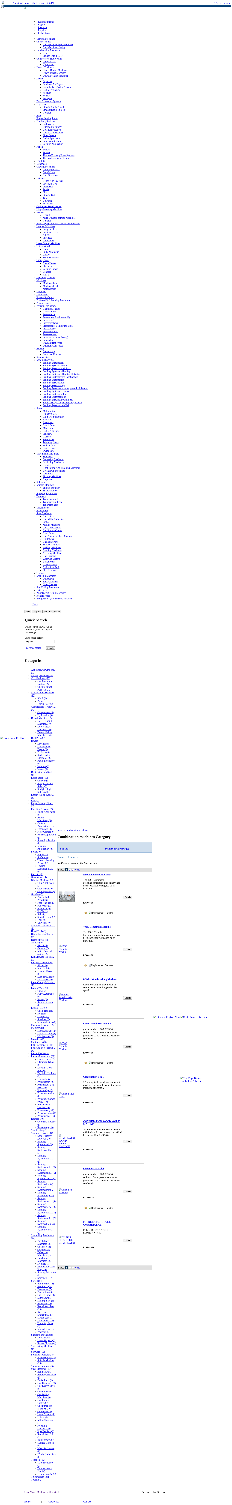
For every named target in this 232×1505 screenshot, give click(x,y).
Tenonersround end (52, 502)
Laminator (48, 340)
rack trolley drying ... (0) (44, 756)
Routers (40, 348)
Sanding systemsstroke (54, 396)
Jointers (40, 212)
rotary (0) (42, 999)
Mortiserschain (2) (46, 1030)
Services (36, 19)
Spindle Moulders (45, 485)
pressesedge (49, 320)
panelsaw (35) (44, 1303)
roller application (52, 138)
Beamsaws (48, 422)
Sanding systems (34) (42, 1133)
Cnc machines (43, 41)
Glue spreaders (50, 175)
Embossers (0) (44, 829)
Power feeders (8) (40, 1053)
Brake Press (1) (45, 1380)
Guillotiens (48, 539)
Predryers (47, 98)
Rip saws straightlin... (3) (45, 1313)
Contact (35, 607)
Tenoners (41, 496)
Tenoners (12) (38, 1459)
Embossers (48, 124)
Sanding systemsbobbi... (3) (45, 1150)
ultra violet (48, 240)
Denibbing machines (53, 462)
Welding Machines (52, 547)
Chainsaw (48, 473)
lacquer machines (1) (42, 962)
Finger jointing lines (47, 118)
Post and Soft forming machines (53, 300)
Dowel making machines (55, 75)
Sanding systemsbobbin (55, 365)
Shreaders (48, 456)
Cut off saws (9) (46, 1295)
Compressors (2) (45, 712)
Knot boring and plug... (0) (46, 1268)
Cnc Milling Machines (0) (44, 1396)
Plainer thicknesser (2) (45, 702)
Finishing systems (45, 121)
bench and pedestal (53, 181)
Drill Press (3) (38, 738)
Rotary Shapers (50, 581)
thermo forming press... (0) (45, 861)
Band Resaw (49, 448)
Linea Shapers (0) (46, 1340)
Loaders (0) (43, 1016)
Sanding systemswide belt (56, 405)
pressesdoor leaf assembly (56, 317)
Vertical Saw (49, 445)
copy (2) (41, 991)
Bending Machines (52, 550)
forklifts (40, 161)
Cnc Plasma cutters (52, 530)
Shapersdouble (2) (46, 1357)
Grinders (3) (37, 894)
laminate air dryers (53, 84)
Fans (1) (35, 800)
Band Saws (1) (44, 1371)
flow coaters (49, 135)
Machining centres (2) (42, 1025)
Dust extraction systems (48, 101)
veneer (46, 95)
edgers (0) (42, 854)
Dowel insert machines (54, 73)
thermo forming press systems (58, 155)
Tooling (40, 573)
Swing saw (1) (44, 1317)
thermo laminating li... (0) (45, 869)
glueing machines (45, 166)
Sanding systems (45, 360)
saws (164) (36, 1280)
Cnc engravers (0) (46, 1383)
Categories (37, 36)
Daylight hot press (52, 342)
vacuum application (53, 144)
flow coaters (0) (45, 831)
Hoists (46, 274)
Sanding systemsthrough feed (58, 399)
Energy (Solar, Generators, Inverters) (54, 598)
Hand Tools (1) (38, 931)
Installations (44, 33)
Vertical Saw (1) (45, 1329)
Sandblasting (42, 357)
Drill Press (41, 590)
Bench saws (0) (45, 1292)
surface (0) (42, 857)
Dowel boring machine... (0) (44, 722)
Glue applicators (51, 169)
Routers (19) (37, 1118)
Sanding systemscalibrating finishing (61, 374)
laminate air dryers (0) (44, 748)
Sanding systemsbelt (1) (45, 1143)
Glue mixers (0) (45, 888)
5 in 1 (46, 53)
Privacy (226, 3)
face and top (50, 183)
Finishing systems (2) (42, 809)
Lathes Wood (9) (39, 988)
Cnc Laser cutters (52, 527)
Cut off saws (50, 414)
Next (77, 869)
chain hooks (49, 263)
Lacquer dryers (50, 232)
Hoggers (47, 465)
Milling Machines (51, 524)
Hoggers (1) (43, 1263)
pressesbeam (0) (45, 1081)
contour (47, 112)
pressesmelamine (51, 323)
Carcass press (49, 311)
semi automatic (51, 257)
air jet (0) (42, 965)
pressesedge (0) (45, 1090)
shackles (47, 266)
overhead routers (52, 354)
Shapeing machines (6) (42, 1334)
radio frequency (51, 90)
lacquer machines (45, 226)
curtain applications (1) (45, 824)
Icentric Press (43, 595)
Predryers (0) (43, 752)
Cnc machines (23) (40, 678)
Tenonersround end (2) (44, 1469)
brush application (52, 129)
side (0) (41, 914)
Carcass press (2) (45, 1059)
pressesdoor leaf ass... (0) (45, 1086)
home (60, 830)
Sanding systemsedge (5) (45, 1194)
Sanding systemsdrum (54, 382)
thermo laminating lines (56, 158)
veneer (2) (42, 769)
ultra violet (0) (45, 979)
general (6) (43, 948)
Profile (46, 189)
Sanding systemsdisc (53, 379)
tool (45, 198)
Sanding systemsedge (54, 385)
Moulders (41, 291)
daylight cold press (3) (44, 1069)
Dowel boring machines (55, 70)
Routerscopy (49, 351)
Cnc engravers (50, 541)
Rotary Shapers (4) (46, 1343)
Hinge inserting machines (49, 209)
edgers (46, 149)
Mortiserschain (50, 283)
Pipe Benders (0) (45, 1431)
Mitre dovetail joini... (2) (44, 952)
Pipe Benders (49, 570)
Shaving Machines (52, 476)
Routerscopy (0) (45, 1127)
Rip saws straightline (53, 416)
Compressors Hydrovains (49, 58)
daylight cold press (53, 345)
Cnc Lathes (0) (44, 1391)
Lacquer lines (50, 229)
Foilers (39, 146)
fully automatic (51, 252)
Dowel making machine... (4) (45, 733)
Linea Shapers (50, 584)
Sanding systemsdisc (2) (45, 1182)
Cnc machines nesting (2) (44, 682)
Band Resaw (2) (45, 1283)
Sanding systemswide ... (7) (45, 1229)
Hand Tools (42, 510)
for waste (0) (44, 905)
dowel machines (45, 67)
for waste (48, 203)
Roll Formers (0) (45, 1440)
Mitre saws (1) (44, 1297)
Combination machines (48, 50)
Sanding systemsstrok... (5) (46, 1217)
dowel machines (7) (41, 718)
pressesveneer (50, 334)
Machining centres (45, 277)
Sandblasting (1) (39, 1130)
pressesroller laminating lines (58, 325)
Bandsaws (48, 419)
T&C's (217, 3)
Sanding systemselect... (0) (46, 1200)
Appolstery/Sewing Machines (51, 593)
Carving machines (45, 38)
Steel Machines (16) (41, 1368)
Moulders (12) (38, 1039)
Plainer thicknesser (52, 55)
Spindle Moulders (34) (42, 1354)
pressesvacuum (50, 331)
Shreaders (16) (44, 1278)
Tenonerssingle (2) (46, 1474)
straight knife (50, 195)
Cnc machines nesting (54, 47)
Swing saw (48, 450)
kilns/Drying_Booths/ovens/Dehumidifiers (58, 223)
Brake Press (49, 561)
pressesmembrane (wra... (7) (46, 1100)
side (45, 192)
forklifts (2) (37, 874)
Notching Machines (52, 553)
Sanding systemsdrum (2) (45, 1188)
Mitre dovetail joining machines (59, 217)
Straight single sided (53, 107)
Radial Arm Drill (51, 567)
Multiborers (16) (39, 1042)
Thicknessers (42, 507)
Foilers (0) (36, 851)
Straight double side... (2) (45, 785)
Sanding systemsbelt (53, 362)
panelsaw (47, 433)
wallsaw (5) (43, 1332)
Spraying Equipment (46, 493)
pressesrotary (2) (45, 1110)
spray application (52, 141)
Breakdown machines (54, 470)
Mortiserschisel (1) (46, 1033)
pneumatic (48, 186)
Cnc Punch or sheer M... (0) (44, 1407)
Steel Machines (44, 513)
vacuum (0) (43, 766)
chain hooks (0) (45, 1010)
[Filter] (53, 661)
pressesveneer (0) (46, 1116)
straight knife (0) (46, 917)
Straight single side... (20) (44, 790)
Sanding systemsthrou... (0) (46, 1222)
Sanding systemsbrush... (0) (45, 1158)
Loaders (47, 271)
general (47, 220)
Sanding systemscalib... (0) (46, 1165)
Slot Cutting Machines (47, 587)
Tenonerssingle (50, 504)
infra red (47, 237)
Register (40, 3)
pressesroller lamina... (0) (43, 1106)
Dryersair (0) (43, 743)
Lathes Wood (43, 246)
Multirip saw (49, 411)
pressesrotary (49, 328)
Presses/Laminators (46, 306)
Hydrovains (48, 64)
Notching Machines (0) (44, 1427)
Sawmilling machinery (47, 453)
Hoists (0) (42, 1013)
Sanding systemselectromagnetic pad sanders (65, 388)
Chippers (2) (43, 1249)
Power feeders (43, 303)
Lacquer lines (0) (46, 976)
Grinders (40, 178)
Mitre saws (48, 428)
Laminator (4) (44, 1079)
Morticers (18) (38, 1027)
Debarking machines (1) (44, 1254)
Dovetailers (48, 578)
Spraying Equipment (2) (43, 1366)
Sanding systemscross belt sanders (60, 377)
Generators (41, 163)
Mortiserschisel (50, 286)
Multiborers (42, 294)
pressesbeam (49, 314)
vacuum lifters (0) (46, 1022)
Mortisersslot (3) (45, 1036)
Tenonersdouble (51, 499)
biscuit (46, 215)
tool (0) (41, 920)
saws (39, 408)
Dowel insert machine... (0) (44, 728)
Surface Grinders (51, 544)
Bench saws (49, 425)
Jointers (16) (37, 942)
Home (27, 1501)
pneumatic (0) (44, 908)
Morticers (41, 280)
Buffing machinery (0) (44, 819)
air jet (46, 234)
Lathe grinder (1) (46, 1414)
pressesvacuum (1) (46, 1113)
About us (17, 3)
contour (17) (43, 780)
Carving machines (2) (42, 675)
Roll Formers (49, 556)
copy (45, 249)
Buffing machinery (52, 127)
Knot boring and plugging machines (61, 468)
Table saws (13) (45, 1320)
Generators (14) (39, 877)
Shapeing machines (46, 575)
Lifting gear (42, 260)
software (40, 482)
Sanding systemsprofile (54, 394)
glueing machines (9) (42, 880)
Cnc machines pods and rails (58, 44)
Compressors (49, 61)
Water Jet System (51, 558)
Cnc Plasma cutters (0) (43, 1401)
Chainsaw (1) (44, 1246)
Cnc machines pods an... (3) (44, 688)
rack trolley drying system (57, 87)
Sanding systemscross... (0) (46, 1177)
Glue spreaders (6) (46, 891)
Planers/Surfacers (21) (42, 1045)
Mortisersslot (49, 288)
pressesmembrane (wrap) (55, 337)
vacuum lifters (50, 269)
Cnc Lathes (48, 516)
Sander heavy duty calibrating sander (62, 402)
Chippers (47, 479)
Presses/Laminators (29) (43, 1056)
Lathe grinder (50, 564)
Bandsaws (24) (44, 1286)
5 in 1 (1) (42, 698)
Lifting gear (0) (39, 1008)
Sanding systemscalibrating (56, 371)
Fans (38, 115)
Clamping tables (51, 308)
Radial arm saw (51, 431)
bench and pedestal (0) (43, 898)
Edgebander (42, 104)
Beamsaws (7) (44, 1289)
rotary (46, 254)
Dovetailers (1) (44, 1337)
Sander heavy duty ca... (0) (44, 1137)
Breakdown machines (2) (44, 1242)
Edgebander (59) (39, 777)
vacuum (47, 92)
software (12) (38, 1351)
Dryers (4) (36, 740)
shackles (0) (43, 1019)
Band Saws (48, 533)
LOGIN (50, 3)
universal (47, 200)
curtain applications (53, 132)
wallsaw (47, 436)
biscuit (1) (42, 945)
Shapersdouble (50, 490)
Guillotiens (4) (44, 1411)
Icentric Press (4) (39, 939)
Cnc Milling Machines (54, 519)
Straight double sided (54, 109)
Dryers (39, 78)
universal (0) (44, 922)
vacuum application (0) (45, 847)
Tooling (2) (36, 1479)
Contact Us (29, 3)
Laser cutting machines (48, 243)
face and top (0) (46, 902)
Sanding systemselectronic (56, 391)
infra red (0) (43, 968)
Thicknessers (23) (40, 1476)
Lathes (46, 522)
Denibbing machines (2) (44, 1259)
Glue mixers (49, 172)
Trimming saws (51, 442)
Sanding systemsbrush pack (57, 368)
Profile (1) (42, 911)
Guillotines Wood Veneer (49, 206)
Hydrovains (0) (45, 715)
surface (46, 152)
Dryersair (47, 81)
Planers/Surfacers (45, 297)
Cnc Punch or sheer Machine (58, 536)
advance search (33, 647)
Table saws (48, 439)
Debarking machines (53, 459)
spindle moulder (51, 487)
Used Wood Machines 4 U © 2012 (41, 1492)
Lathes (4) (42, 1417)
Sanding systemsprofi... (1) (46, 1211)
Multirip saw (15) (46, 1300)
